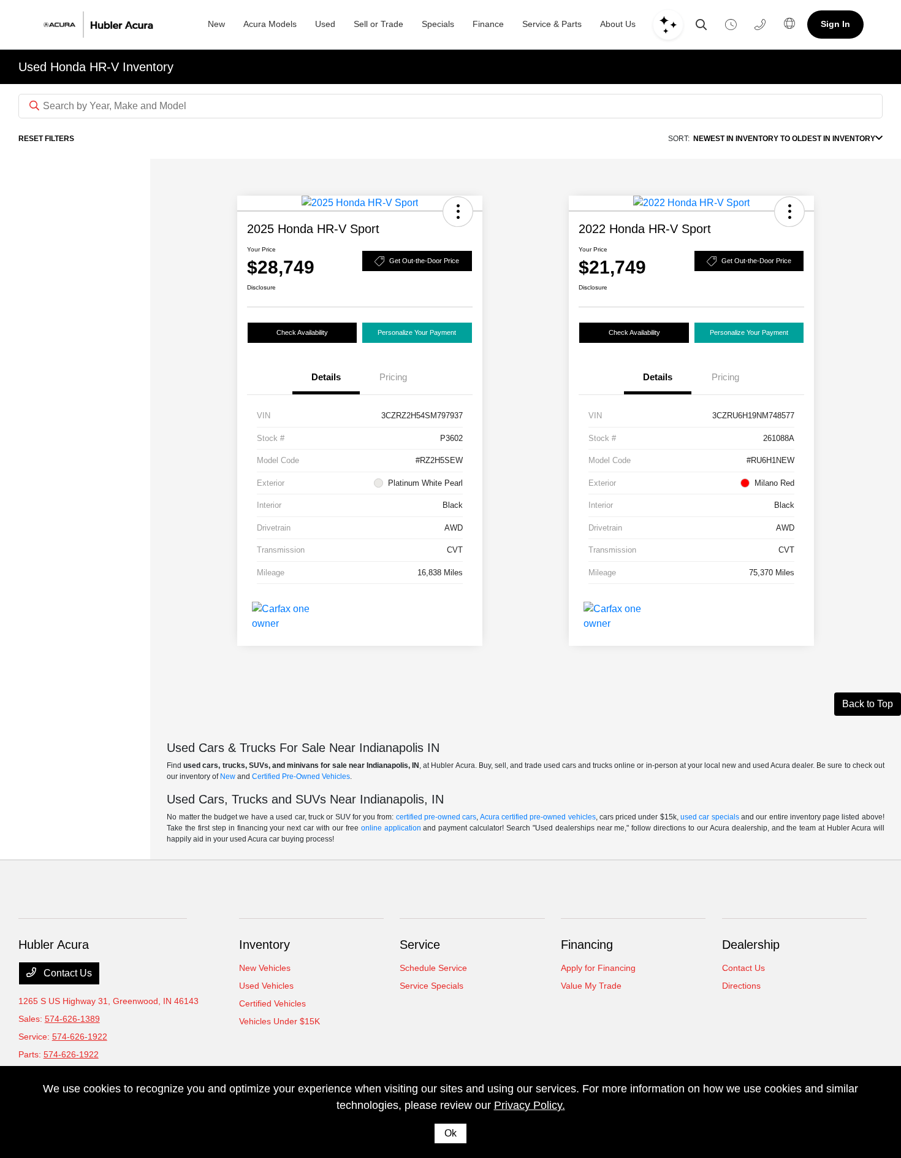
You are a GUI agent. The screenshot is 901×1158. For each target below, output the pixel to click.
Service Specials (431, 986)
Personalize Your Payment (417, 332)
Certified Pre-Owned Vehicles (301, 776)
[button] (458, 211)
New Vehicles (265, 968)
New (227, 776)
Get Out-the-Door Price (424, 260)
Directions (741, 986)
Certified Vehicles (272, 1003)
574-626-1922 (79, 1036)
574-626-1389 (72, 1019)
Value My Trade (591, 986)
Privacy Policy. (529, 1105)
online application (391, 828)
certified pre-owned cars (436, 817)
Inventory (264, 944)
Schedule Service (433, 968)
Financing (587, 944)
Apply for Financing (598, 968)
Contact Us (66, 973)
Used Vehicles (266, 986)
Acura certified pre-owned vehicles (538, 817)
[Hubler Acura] (113, 24)
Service (420, 944)
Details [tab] (326, 377)
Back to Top (867, 704)
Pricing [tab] (393, 377)
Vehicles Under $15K (279, 1021)
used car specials (709, 817)
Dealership (751, 944)
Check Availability (302, 332)
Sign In (835, 24)
